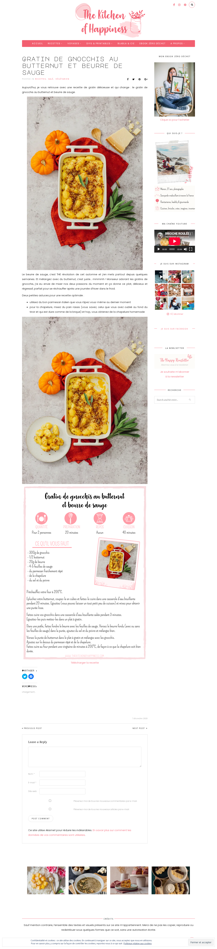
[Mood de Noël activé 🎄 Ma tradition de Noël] (174, 290)
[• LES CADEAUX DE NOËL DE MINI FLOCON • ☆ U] (174, 276)
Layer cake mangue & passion (126, 897)
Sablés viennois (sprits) (164, 897)
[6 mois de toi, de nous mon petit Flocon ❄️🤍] (174, 303)
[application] (174, 241)
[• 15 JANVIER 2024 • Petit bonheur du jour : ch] (161, 276)
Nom (31, 773)
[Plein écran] (190, 249)
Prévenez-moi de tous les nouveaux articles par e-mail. (101, 809)
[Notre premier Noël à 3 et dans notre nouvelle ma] (161, 303)
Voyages (73, 43)
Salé (50, 79)
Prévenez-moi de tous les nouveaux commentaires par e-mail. (105, 801)
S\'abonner (176, 314)
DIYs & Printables (98, 43)
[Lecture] (158, 249)
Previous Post (33, 728)
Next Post (139, 728)
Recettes (54, 43)
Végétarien (62, 79)
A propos (177, 43)
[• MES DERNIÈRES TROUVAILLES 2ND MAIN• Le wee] (188, 303)
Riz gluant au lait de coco (41, 897)
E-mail (32, 782)
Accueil (37, 43)
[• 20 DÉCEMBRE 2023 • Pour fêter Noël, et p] (188, 290)
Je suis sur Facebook (174, 328)
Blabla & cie (126, 43)
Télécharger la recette (85, 662)
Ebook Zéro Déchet (153, 43)
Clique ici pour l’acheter (174, 119)
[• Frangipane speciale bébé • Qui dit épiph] (188, 276)
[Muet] (185, 249)
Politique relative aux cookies (138, 943)
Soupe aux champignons (82, 897)
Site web (32, 791)
